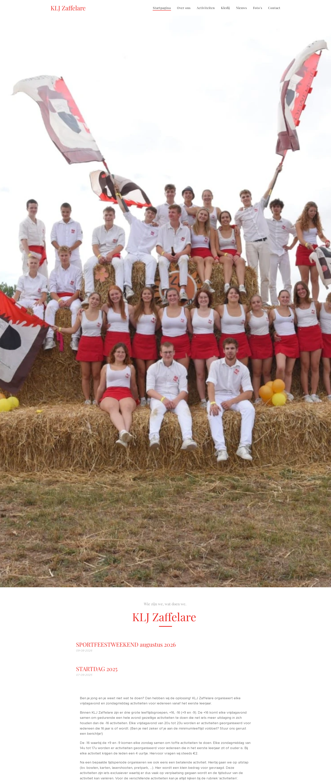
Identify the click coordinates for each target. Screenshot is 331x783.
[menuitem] (163, 8)
